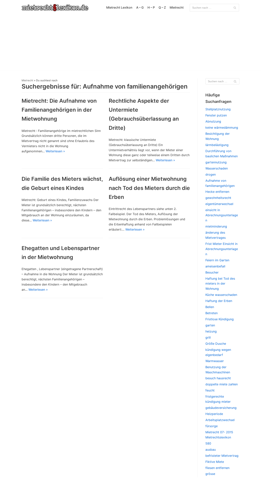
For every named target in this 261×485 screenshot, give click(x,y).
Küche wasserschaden (221, 295)
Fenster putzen (216, 115)
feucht (210, 390)
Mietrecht (177, 7)
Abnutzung (213, 121)
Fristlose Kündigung (219, 319)
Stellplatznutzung (218, 109)
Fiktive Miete (214, 462)
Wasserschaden (216, 168)
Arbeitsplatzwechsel (220, 420)
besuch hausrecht (218, 378)
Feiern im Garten (217, 260)
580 (208, 443)
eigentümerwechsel (219, 204)
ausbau (210, 449)
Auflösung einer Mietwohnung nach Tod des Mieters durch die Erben (149, 188)
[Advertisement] (130, 44)
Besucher (212, 272)
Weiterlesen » (55, 151)
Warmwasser (214, 361)
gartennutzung (216, 162)
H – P (151, 7)
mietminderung (216, 226)
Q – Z (162, 7)
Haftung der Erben (218, 301)
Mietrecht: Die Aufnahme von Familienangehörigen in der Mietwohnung (59, 110)
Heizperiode (214, 414)
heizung (211, 331)
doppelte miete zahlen (221, 384)
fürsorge (211, 426)
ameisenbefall (215, 266)
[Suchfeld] (234, 7)
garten (210, 325)
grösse (210, 474)
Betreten (211, 313)
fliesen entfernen (217, 468)
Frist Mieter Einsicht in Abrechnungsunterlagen (221, 249)
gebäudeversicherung (221, 408)
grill (208, 337)
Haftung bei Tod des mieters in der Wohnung (220, 284)
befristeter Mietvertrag (221, 456)
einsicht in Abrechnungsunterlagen (221, 215)
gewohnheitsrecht (218, 198)
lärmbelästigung (217, 145)
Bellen (209, 307)
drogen (210, 174)
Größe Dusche (215, 343)
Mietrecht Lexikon (119, 7)
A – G (140, 7)
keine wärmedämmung (221, 127)
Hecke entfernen (217, 192)
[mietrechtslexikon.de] (55, 7)
